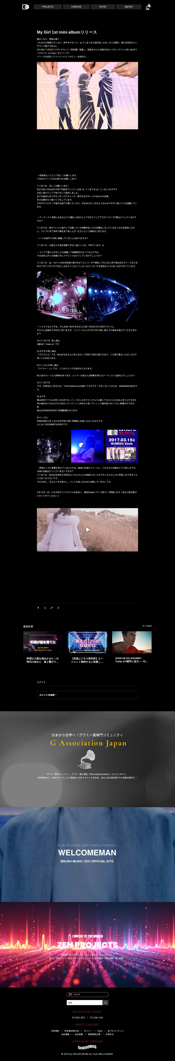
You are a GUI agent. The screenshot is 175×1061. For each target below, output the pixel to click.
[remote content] (87, 150)
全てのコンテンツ (116, 1031)
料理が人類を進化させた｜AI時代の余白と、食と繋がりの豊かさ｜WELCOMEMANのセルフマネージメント (43, 660)
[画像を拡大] (62, 297)
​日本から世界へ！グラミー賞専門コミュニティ (87, 735)
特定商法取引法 (72, 1031)
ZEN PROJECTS (87, 945)
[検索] (105, 1002)
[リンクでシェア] (51, 607)
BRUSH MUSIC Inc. (83, 1054)
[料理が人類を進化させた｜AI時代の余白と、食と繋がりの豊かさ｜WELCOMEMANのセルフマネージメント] (43, 642)
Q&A (99, 1031)
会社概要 (65, 1034)
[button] (48, 6)
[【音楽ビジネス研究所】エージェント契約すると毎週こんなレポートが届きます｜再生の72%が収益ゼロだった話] (87, 642)
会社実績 (79, 1034)
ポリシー (88, 1031)
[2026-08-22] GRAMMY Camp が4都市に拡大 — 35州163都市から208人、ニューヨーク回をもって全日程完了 (131, 660)
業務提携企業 (94, 1034)
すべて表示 (147, 626)
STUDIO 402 (96, 1018)
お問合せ (110, 1034)
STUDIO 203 (78, 1018)
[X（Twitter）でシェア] (45, 607)
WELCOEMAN (106, 1054)
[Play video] (87, 529)
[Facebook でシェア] (38, 607)
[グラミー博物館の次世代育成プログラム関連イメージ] (132, 642)
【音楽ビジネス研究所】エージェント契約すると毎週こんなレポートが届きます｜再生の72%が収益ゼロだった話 (87, 660)
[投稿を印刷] (58, 607)
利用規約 (55, 1031)
